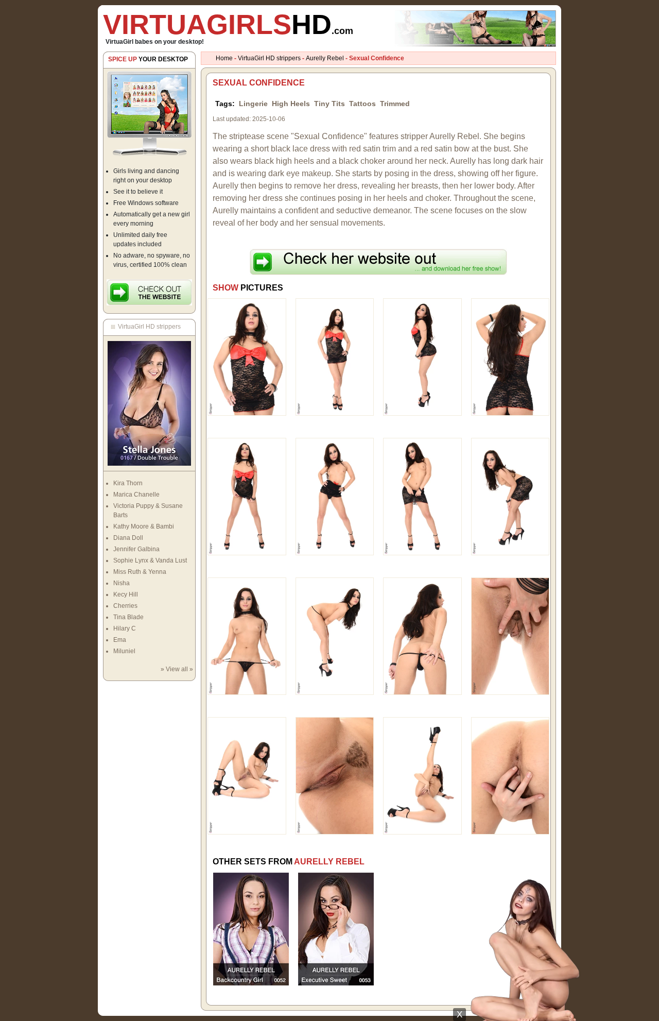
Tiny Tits (329, 103)
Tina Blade (128, 617)
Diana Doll (128, 537)
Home (224, 58)
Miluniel (124, 651)
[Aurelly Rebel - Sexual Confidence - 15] (422, 775)
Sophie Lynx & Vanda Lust (150, 560)
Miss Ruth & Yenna (139, 571)
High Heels (291, 103)
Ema (119, 639)
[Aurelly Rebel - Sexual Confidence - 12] (510, 635)
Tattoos (362, 103)
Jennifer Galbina (136, 549)
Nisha (121, 583)
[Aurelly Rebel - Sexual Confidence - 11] (422, 635)
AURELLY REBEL (329, 861)
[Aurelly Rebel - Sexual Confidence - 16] (510, 775)
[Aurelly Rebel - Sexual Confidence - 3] (422, 356)
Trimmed (395, 103)
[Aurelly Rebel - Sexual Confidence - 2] (335, 356)
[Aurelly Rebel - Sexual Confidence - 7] (422, 496)
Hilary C (124, 628)
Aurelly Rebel (325, 58)
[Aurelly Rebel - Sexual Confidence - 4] (510, 356)
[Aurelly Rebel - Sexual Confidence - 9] (246, 635)
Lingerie (253, 103)
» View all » (177, 669)
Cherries (125, 605)
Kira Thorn (128, 483)
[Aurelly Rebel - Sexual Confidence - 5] (246, 496)
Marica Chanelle (136, 494)
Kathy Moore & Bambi (143, 526)
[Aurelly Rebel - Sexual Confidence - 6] (335, 496)
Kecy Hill (125, 594)
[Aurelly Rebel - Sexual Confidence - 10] (335, 635)
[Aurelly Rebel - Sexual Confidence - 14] (335, 775)
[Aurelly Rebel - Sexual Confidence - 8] (510, 496)
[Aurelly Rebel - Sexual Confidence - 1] (246, 356)
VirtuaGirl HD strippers (269, 58)
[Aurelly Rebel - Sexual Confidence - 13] (246, 775)
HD (228, 24)
